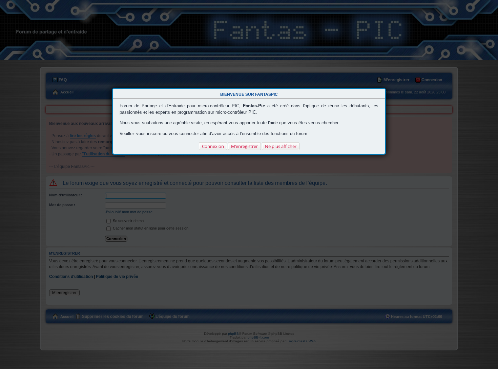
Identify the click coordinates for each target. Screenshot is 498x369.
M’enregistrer (244, 146)
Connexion (213, 146)
